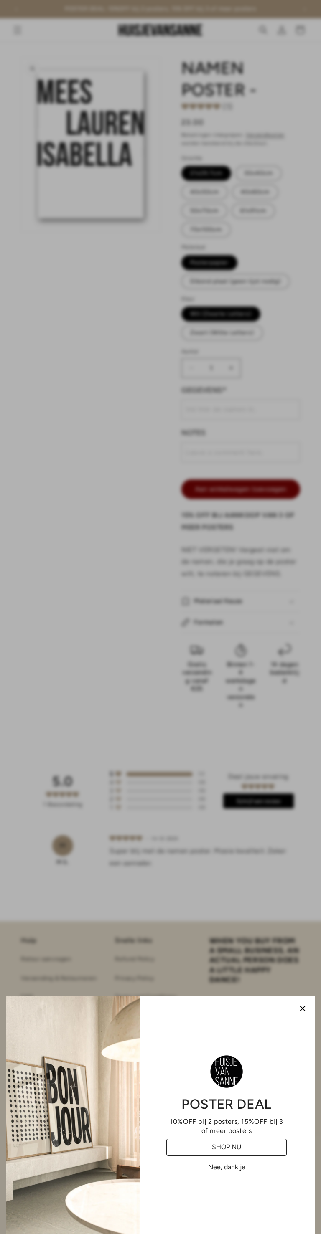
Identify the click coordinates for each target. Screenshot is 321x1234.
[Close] (302, 1008)
